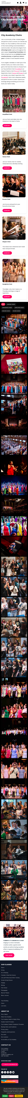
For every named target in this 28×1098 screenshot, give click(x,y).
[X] (5, 1072)
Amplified (18, 69)
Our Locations (4, 1037)
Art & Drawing (4, 972)
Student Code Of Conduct (7, 1021)
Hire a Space (4, 1014)
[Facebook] (2, 1072)
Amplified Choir (19, 307)
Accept (5, 1096)
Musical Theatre (5, 992)
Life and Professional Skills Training (10, 977)
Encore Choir (6, 311)
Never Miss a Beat (6, 1061)
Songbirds (5, 77)
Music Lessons (5, 995)
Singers (21, 73)
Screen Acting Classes (7, 980)
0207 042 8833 (5, 1056)
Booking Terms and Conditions (9, 1026)
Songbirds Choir (7, 307)
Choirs (2, 1003)
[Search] (18, 3)
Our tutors (3, 1034)
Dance (2, 967)
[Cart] (23, 3)
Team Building (4, 1000)
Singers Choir (11, 304)
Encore (17, 71)
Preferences (19, 1096)
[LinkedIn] (10, 1072)
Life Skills (3, 1005)
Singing (3, 982)
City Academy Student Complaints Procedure (12, 1024)
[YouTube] (13, 1072)
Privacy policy (4, 1029)
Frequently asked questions (8, 1032)
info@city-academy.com (7, 1054)
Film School (4, 987)
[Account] (21, 3)
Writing (3, 985)
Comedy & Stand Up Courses (8, 975)
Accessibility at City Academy (8, 1039)
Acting (2, 970)
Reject (11, 1096)
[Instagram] (8, 1072)
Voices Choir (16, 311)
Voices (14, 73)
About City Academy (6, 1016)
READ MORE (9, 955)
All (3, 304)
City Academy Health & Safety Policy (10, 1019)
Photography (4, 990)
